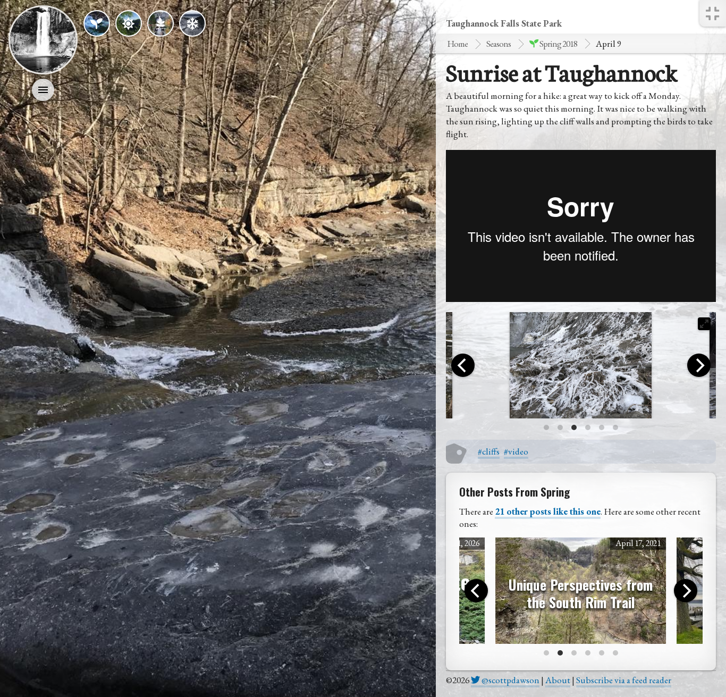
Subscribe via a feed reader (623, 680)
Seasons (498, 43)
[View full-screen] (704, 323)
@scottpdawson (509, 680)
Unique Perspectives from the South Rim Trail (581, 593)
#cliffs (489, 451)
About (557, 680)
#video (516, 451)
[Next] (699, 365)
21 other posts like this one (548, 511)
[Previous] (463, 365)
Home (457, 43)
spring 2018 (557, 43)
